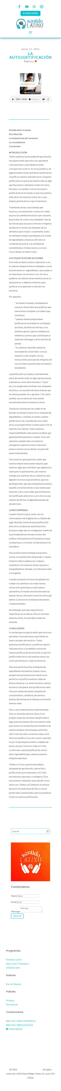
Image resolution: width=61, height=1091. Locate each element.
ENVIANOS (16, 1029)
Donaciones (30, 13)
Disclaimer (12, 1004)
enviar (17, 916)
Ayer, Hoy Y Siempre (17, 963)
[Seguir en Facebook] (19, 7)
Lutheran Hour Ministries (29, 1069)
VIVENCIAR (13, 967)
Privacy (10, 1000)
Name (14, 895)
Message (15, 911)
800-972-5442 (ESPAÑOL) (21, 1021)
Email (13, 902)
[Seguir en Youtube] (27, 7)
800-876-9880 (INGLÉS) (19, 1025)
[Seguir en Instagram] (41, 7)
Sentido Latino (14, 959)
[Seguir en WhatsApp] (34, 7)
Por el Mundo (13, 984)
